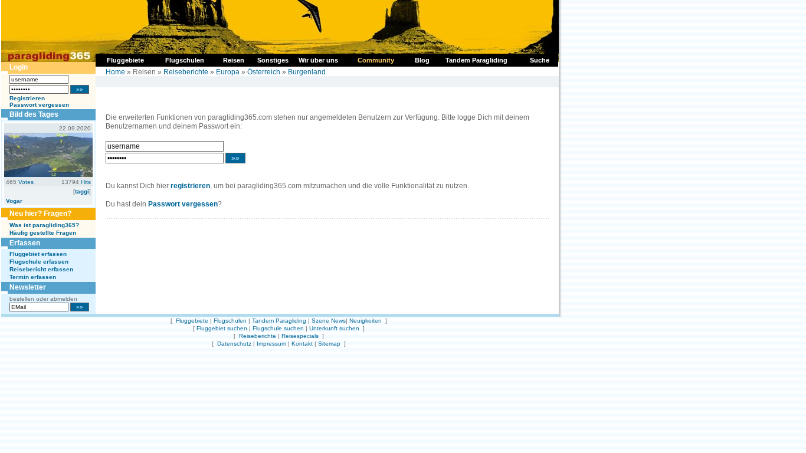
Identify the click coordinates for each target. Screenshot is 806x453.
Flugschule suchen (278, 328)
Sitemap (329, 343)
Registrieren (27, 98)
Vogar (14, 201)
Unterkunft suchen (334, 328)
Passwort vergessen (39, 104)
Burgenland (307, 72)
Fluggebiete (192, 320)
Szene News (329, 320)
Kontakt (302, 343)
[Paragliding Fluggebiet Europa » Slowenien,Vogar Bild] (48, 174)
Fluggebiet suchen (221, 328)
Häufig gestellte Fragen (42, 232)
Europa (228, 72)
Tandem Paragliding (279, 320)
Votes (26, 182)
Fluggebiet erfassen (38, 254)
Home (115, 72)
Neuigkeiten (365, 320)
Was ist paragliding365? (44, 225)
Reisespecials (300, 336)
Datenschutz (234, 343)
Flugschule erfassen (38, 261)
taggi (82, 191)
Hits (86, 182)
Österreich (263, 72)
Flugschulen (230, 320)
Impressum (271, 343)
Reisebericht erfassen (41, 269)
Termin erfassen (32, 277)
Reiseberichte (185, 72)
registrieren (190, 186)
